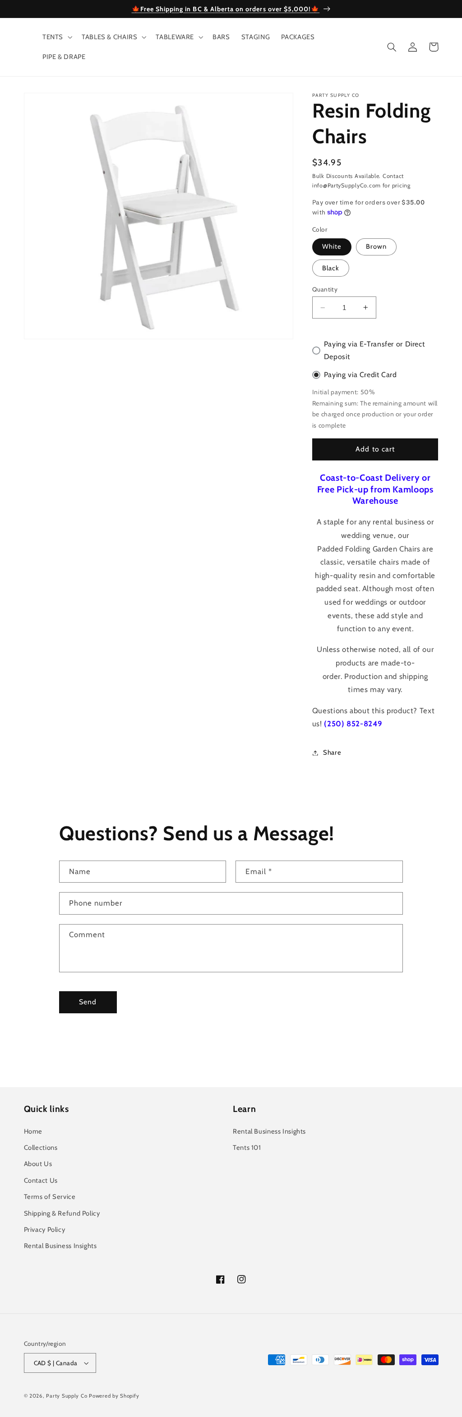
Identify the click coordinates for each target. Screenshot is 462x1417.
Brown (376, 246)
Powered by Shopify (114, 1396)
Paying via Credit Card (360, 374)
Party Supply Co (66, 1396)
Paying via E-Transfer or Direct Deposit (374, 350)
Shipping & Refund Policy (62, 1213)
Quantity (324, 289)
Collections (41, 1148)
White (332, 246)
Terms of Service (50, 1197)
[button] (56, 37)
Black (330, 268)
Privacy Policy (44, 1230)
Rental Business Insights (60, 1246)
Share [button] (332, 752)
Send (88, 1002)
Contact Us (41, 1180)
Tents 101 (247, 1148)
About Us (38, 1164)
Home (33, 1131)
